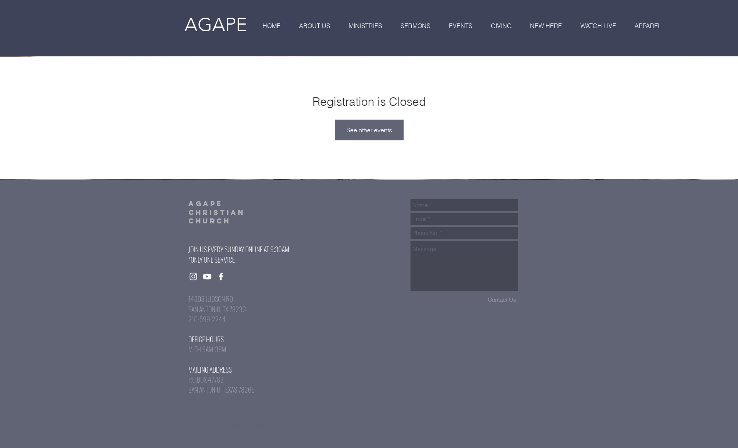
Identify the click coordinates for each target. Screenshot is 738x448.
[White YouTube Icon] (207, 276)
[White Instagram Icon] (193, 276)
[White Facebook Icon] (221, 276)
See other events (369, 130)
